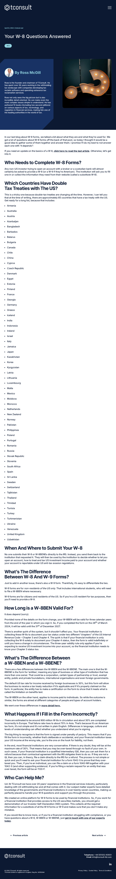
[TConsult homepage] (15, 856)
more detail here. (51, 705)
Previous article (20, 835)
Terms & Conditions (105, 870)
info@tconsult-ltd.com (101, 857)
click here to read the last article (71, 151)
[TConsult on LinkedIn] (110, 864)
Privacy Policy (83, 870)
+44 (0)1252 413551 (102, 855)
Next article (97, 835)
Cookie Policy (93, 870)
